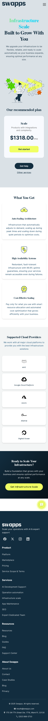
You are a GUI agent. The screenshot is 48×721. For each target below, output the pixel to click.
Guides (6, 642)
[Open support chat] (41, 505)
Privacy (6, 691)
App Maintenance (12, 603)
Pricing (6, 565)
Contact (6, 674)
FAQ (4, 647)
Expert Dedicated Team (15, 615)
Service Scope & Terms (14, 571)
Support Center (10, 653)
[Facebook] (5, 539)
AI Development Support (16, 587)
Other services (24, 175)
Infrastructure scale (13, 598)
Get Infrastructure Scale (24, 499)
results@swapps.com (25, 708)
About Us (7, 668)
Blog (4, 636)
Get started (24, 151)
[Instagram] (20, 539)
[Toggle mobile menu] (44, 4)
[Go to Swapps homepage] (14, 4)
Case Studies (9, 680)
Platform (7, 554)
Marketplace (9, 560)
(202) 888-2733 (25, 716)
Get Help (24, 168)
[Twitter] (12, 539)
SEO (4, 609)
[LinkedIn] (28, 539)
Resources (7, 630)
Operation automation (15, 592)
